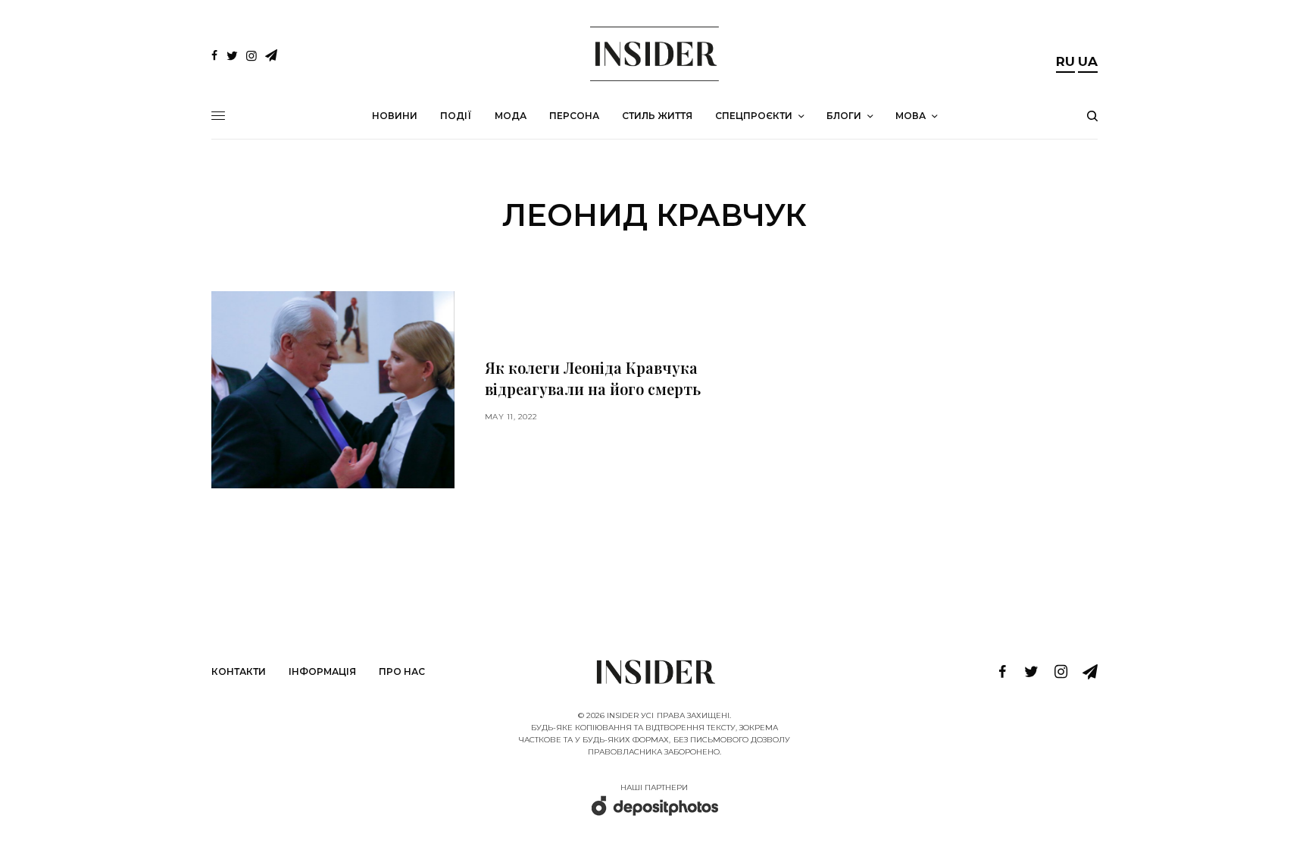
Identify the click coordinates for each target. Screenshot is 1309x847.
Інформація (322, 671)
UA (1088, 61)
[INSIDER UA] (654, 54)
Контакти (238, 671)
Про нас (402, 671)
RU (1065, 61)
